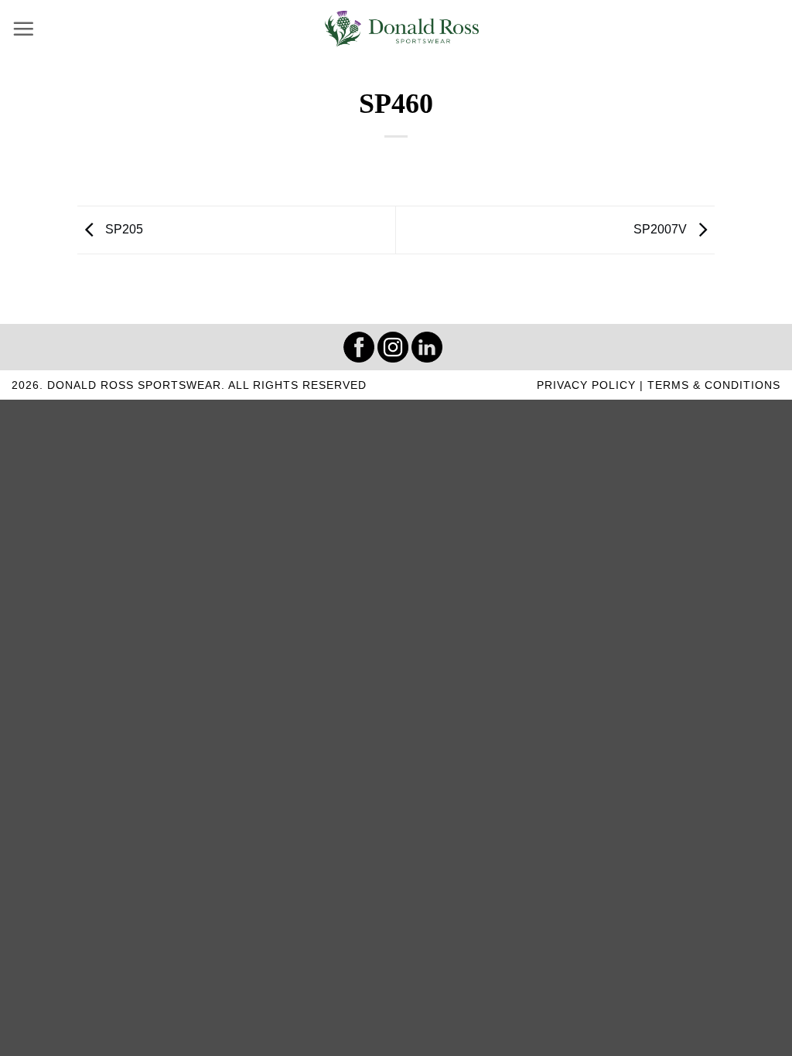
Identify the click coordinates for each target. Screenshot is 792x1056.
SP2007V (661, 229)
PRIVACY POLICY (586, 385)
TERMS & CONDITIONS (713, 385)
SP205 (122, 229)
